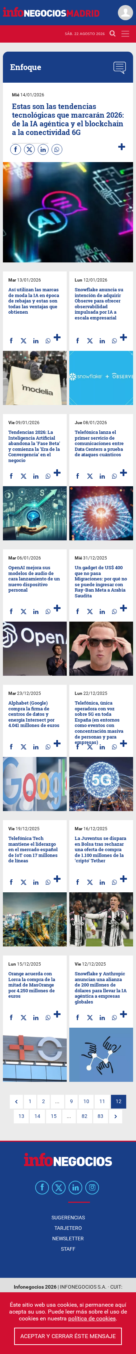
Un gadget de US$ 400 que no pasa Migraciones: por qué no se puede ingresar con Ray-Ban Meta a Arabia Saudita (101, 581)
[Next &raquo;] (115, 1116)
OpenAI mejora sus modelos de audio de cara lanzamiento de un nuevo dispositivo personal (34, 578)
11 (102, 1101)
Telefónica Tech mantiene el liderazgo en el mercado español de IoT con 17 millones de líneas (33, 849)
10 (86, 1101)
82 (84, 1116)
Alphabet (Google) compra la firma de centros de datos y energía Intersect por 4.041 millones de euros (33, 714)
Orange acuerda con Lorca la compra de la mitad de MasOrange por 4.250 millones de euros (31, 984)
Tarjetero (68, 1228)
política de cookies (92, 1318)
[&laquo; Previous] (16, 1102)
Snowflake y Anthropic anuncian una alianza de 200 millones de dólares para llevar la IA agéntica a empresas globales (101, 987)
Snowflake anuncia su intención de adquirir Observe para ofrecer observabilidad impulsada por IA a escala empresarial (99, 303)
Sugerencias (68, 1217)
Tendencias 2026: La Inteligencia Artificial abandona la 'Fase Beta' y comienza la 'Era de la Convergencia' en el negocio (34, 446)
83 (100, 1116)
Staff (68, 1249)
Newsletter (68, 1238)
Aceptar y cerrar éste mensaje (68, 1336)
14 (37, 1116)
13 (21, 1116)
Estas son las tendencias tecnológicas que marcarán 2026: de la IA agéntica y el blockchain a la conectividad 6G (68, 119)
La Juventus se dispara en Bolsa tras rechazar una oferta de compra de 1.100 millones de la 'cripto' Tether (100, 849)
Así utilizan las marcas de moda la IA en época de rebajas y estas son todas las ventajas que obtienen (33, 300)
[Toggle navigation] (125, 34)
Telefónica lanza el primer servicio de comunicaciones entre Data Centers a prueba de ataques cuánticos (99, 443)
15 (54, 1116)
